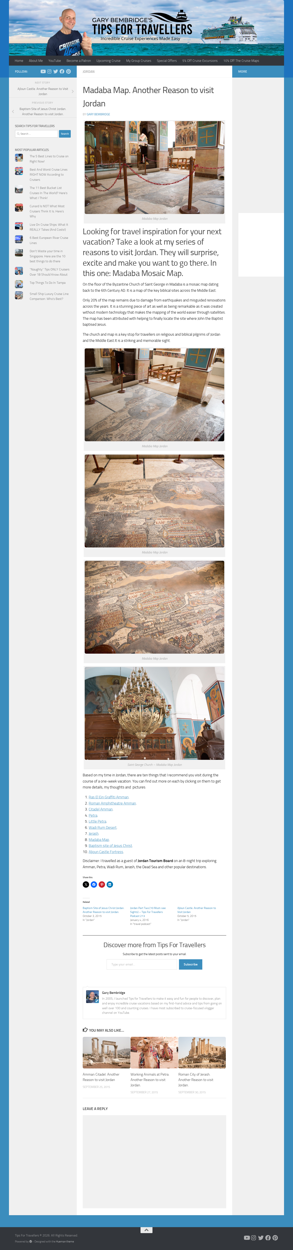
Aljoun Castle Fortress (106, 852)
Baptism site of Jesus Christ (110, 845)
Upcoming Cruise (108, 61)
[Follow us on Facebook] (62, 71)
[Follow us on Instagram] (49, 71)
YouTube (54, 61)
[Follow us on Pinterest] (68, 71)
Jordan (89, 72)
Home (19, 61)
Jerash (93, 833)
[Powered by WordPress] (30, 1241)
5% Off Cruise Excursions (200, 61)
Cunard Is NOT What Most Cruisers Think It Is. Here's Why (47, 211)
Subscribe (191, 964)
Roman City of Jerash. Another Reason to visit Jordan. (195, 1079)
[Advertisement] (43, 384)
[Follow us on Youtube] (42, 71)
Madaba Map (99, 839)
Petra (93, 815)
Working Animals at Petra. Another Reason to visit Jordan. (150, 1079)
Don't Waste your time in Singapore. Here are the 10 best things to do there (47, 256)
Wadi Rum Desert (103, 827)
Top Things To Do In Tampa (48, 283)
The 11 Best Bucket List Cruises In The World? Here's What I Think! (48, 193)
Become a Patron (79, 61)
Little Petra (97, 821)
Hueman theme (65, 1241)
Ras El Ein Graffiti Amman (109, 797)
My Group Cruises (138, 61)
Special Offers (167, 61)
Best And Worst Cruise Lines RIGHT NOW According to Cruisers (48, 175)
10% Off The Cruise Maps (241, 61)
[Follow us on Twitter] (55, 71)
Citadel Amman (101, 809)
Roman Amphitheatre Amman (112, 803)
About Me (36, 61)
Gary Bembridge (98, 114)
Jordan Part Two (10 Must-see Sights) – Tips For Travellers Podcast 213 (148, 912)
